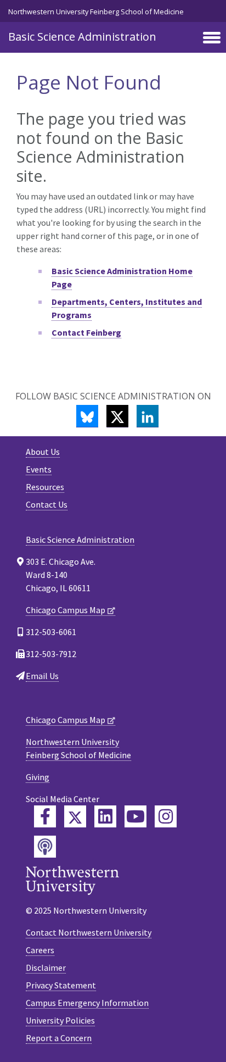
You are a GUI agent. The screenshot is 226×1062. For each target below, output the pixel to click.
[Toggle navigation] (212, 38)
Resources (45, 486)
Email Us (42, 675)
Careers (40, 949)
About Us (43, 451)
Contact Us (46, 504)
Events (39, 469)
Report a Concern (59, 1037)
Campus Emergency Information (87, 1002)
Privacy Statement (61, 985)
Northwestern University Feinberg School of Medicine (96, 11)
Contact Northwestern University (88, 932)
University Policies (60, 1020)
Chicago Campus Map (65, 609)
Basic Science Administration (82, 36)
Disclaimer (46, 967)
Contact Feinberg (86, 332)
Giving (37, 776)
